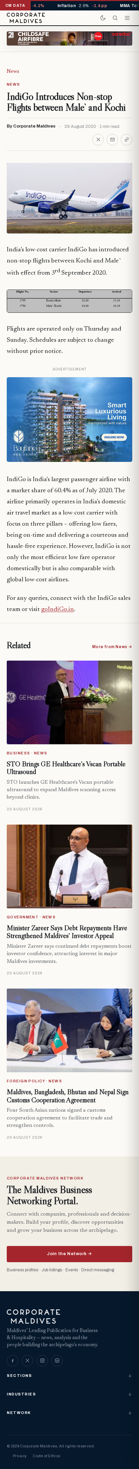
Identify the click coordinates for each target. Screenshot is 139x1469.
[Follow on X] (27, 1360)
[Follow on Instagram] (42, 1360)
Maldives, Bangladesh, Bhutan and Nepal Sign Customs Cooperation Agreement (68, 1095)
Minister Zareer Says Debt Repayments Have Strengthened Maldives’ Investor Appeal (67, 931)
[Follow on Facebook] (12, 1360)
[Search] (115, 18)
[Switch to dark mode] (103, 18)
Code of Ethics (46, 1456)
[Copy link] (126, 139)
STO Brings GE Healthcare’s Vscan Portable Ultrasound (66, 767)
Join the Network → (69, 1253)
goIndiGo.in (57, 609)
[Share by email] (112, 139)
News (13, 71)
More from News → (112, 646)
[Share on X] (98, 139)
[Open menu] (127, 18)
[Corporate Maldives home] (26, 18)
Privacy (20, 1456)
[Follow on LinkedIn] (57, 1360)
